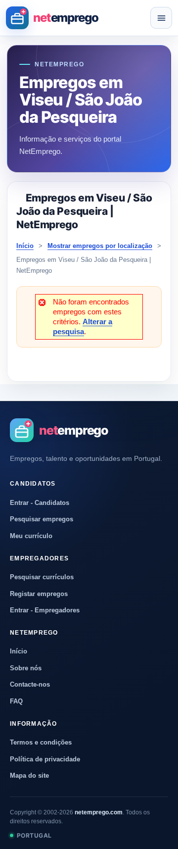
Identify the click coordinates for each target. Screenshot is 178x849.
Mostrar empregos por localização (99, 246)
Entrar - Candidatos (39, 502)
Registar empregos (39, 594)
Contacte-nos (30, 684)
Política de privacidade (45, 759)
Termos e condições (41, 742)
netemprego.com (99, 812)
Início (25, 246)
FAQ (16, 701)
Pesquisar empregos (41, 519)
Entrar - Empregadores (45, 610)
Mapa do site (29, 775)
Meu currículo (31, 536)
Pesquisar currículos (42, 577)
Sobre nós (26, 668)
